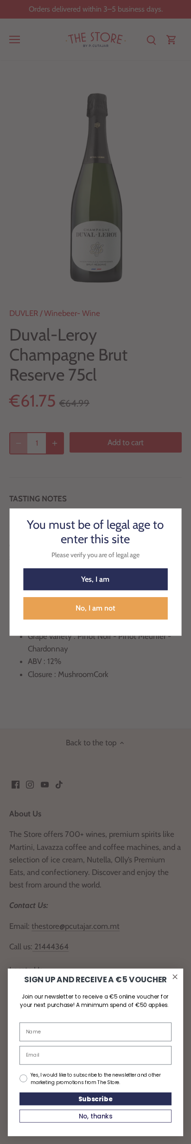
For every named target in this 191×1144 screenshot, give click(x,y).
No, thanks (95, 1115)
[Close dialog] (175, 977)
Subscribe (95, 1098)
